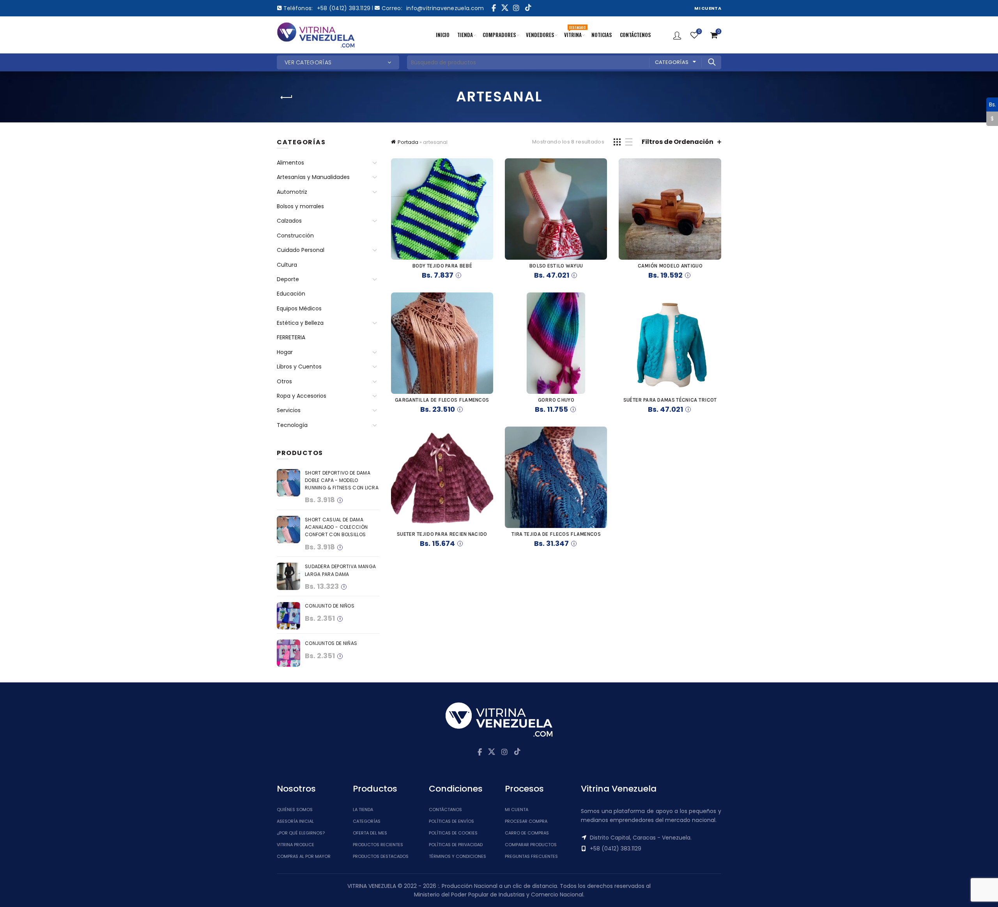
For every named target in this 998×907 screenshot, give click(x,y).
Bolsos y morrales (300, 206)
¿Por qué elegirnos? (301, 833)
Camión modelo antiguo (670, 266)
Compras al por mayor (304, 856)
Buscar (711, 62)
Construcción (295, 235)
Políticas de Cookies (453, 833)
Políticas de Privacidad (456, 844)
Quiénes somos (295, 809)
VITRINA (575, 32)
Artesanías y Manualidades (313, 177)
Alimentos (290, 163)
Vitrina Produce (295, 844)
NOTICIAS (601, 35)
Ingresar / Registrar (677, 35)
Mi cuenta (516, 809)
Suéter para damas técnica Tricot (670, 400)
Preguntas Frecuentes (531, 856)
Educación (291, 294)
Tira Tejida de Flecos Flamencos (556, 534)
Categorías (672, 62)
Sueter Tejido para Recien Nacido (442, 534)
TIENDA (465, 35)
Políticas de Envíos (451, 821)
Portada (408, 142)
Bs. (991, 104)
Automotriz (292, 192)
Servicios (289, 410)
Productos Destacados (381, 856)
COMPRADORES (499, 35)
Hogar (285, 352)
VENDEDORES (540, 35)
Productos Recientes (378, 844)
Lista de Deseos (699, 31)
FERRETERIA (291, 337)
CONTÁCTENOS (635, 35)
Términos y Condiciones (457, 856)
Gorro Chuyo (556, 400)
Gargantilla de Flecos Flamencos (442, 400)
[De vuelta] (286, 97)
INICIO (442, 35)
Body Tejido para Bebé (442, 266)
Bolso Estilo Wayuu (556, 266)
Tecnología (292, 425)
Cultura (287, 265)
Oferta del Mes (370, 833)
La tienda (363, 809)
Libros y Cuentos (299, 366)
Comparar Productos (531, 844)
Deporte (288, 279)
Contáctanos (445, 809)
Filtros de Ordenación (677, 141)
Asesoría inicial (295, 821)
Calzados (289, 221)
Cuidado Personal (300, 250)
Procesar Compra (526, 821)
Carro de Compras (527, 833)
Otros (284, 381)
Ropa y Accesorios (301, 396)
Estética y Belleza (300, 323)
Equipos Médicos (299, 308)
